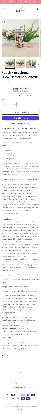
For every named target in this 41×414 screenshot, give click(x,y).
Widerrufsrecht (32, 403)
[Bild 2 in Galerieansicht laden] (20, 63)
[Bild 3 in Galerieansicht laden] (31, 63)
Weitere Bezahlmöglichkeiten (20, 123)
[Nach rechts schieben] (38, 64)
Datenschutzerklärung (12, 406)
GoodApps (30, 96)
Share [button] (6, 355)
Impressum (21, 409)
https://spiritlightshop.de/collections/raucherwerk (19, 291)
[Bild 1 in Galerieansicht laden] (10, 63)
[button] (2, 9)
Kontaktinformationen (31, 406)
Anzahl (4, 100)
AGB (21, 406)
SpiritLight (12, 403)
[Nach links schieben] (2, 64)
